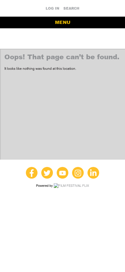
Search (71, 8)
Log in (52, 8)
